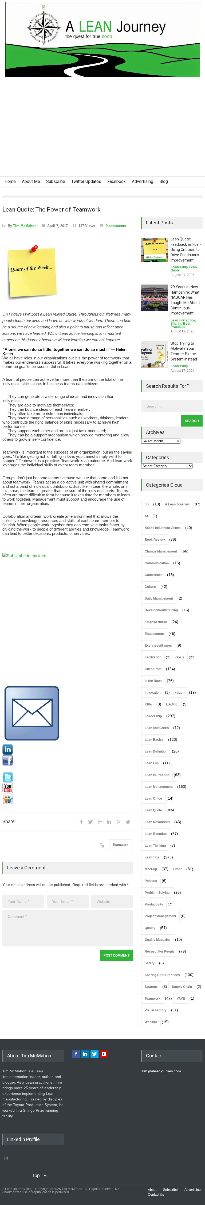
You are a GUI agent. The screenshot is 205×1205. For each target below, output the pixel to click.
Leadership (179, 267)
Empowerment (156, 622)
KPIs (148, 704)
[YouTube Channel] (67, 788)
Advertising (142, 181)
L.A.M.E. (172, 704)
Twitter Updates (86, 181)
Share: (9, 821)
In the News (153, 681)
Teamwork (120, 845)
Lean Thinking (155, 845)
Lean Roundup (156, 834)
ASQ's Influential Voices (163, 528)
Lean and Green (157, 728)
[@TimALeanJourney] (67, 777)
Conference (154, 575)
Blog (163, 181)
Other (177, 869)
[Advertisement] (102, 135)
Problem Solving (157, 893)
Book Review (155, 540)
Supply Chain (182, 987)
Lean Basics (154, 740)
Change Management (161, 551)
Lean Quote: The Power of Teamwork (51, 209)
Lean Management (159, 787)
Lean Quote (153, 810)
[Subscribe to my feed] (67, 618)
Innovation (152, 692)
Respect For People (160, 951)
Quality (150, 928)
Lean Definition (156, 751)
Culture (150, 587)
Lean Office (153, 798)
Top (36, 1175)
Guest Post (153, 669)
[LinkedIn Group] (67, 749)
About (152, 1190)
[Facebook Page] (67, 760)
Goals (179, 657)
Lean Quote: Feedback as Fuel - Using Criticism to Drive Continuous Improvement (186, 249)
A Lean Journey (177, 504)
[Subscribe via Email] (67, 714)
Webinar (151, 1022)
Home (10, 181)
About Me (31, 181)
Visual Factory (156, 1010)
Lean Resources (157, 822)
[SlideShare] (67, 798)
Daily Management (159, 598)
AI (146, 516)
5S (147, 504)
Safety (150, 963)
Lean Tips (152, 857)
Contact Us (156, 1194)
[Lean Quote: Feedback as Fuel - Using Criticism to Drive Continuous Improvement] (154, 250)
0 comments (116, 226)
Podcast (151, 881)
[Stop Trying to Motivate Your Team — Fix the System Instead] (154, 354)
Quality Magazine (158, 940)
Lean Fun (152, 763)
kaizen (179, 692)
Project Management (160, 916)
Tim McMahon (25, 226)
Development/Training (161, 610)
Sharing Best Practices (180, 325)
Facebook (116, 181)
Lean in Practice (183, 320)
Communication (157, 563)
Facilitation (153, 657)
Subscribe (55, 181)
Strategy (151, 987)
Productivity (154, 904)
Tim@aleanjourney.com (161, 1071)
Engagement (154, 634)
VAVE (181, 998)
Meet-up (151, 869)
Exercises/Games (158, 645)
